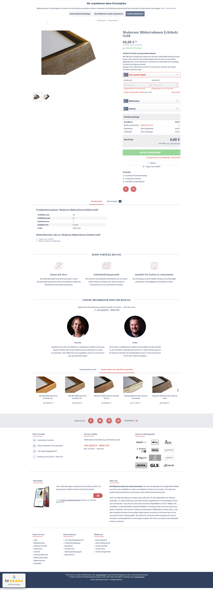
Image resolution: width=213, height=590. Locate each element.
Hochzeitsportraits (154, 507)
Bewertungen (114, 201)
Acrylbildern (125, 489)
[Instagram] (133, 189)
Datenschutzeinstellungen (80, 14)
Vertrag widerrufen (41, 555)
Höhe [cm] (165, 82)
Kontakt (37, 552)
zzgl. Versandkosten (136, 45)
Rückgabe (37, 563)
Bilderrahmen (144, 512)
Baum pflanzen (101, 540)
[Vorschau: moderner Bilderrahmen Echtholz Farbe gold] (47, 97)
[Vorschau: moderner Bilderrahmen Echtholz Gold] (37, 97)
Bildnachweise (39, 543)
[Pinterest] (109, 421)
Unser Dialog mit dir (102, 543)
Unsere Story (100, 549)
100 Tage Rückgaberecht (74, 540)
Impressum (38, 549)
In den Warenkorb (150, 152)
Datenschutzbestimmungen (71, 500)
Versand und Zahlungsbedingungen (73, 550)
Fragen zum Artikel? (152, 167)
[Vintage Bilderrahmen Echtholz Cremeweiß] (135, 384)
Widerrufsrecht (39, 561)
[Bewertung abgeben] (151, 39)
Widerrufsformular (41, 558)
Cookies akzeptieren (135, 14)
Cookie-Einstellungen (72, 543)
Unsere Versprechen (103, 552)
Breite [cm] (137, 82)
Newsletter (69, 546)
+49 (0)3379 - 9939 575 (108, 310)
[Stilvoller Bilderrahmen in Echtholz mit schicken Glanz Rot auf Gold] (48, 384)
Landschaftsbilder (125, 507)
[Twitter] (100, 421)
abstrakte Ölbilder (139, 507)
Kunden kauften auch (88, 369)
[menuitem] (45, 540)
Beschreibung (96, 201)
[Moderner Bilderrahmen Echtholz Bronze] (106, 384)
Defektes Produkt (40, 546)
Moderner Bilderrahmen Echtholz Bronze (106, 397)
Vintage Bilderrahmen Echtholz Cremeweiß (135, 397)
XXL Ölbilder (168, 504)
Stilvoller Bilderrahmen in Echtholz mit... (48, 397)
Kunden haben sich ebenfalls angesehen (117, 369)
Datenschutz (69, 555)
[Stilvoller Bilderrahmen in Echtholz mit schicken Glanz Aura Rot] (77, 384)
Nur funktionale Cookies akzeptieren (108, 14)
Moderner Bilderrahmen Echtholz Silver (164, 397)
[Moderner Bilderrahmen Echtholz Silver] (164, 384)
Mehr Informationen (168, 8)
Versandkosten (101, 575)
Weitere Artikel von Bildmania (49, 241)
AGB (35, 540)
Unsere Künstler (101, 546)
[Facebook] (126, 189)
